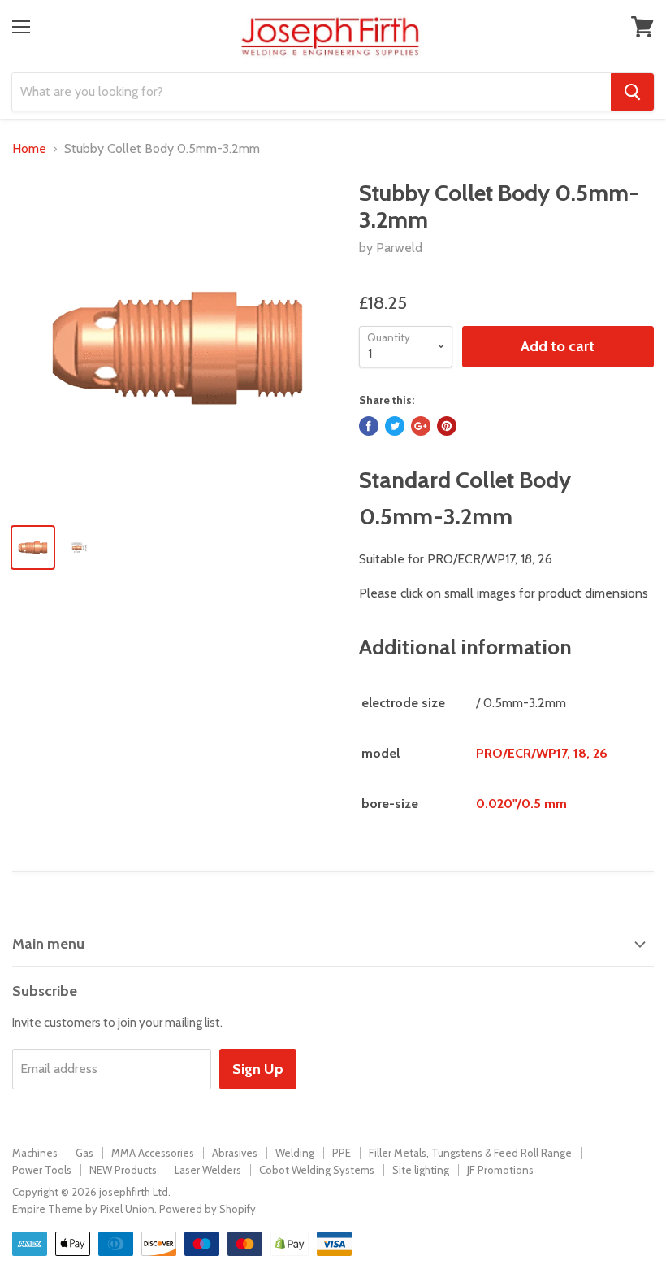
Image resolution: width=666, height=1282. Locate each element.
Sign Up (257, 1069)
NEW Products (123, 1169)
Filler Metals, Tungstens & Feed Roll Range (470, 1152)
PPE (341, 1152)
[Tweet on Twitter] (394, 426)
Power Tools (41, 1169)
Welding (294, 1152)
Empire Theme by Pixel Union (83, 1208)
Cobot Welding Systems (316, 1169)
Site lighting (420, 1169)
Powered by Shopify (207, 1208)
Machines (35, 1152)
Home (29, 148)
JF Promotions (500, 1169)
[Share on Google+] (420, 426)
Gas (84, 1152)
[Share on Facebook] (368, 426)
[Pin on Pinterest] (446, 426)
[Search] (632, 92)
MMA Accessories (152, 1152)
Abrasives (234, 1152)
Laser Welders (208, 1169)
